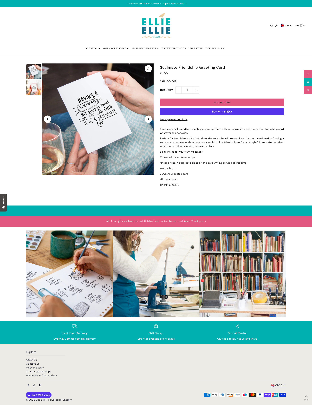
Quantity (166, 90)
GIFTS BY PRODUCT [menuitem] (173, 48)
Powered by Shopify (60, 399)
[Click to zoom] (148, 68)
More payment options (174, 119)
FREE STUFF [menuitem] (196, 48)
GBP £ (288, 25)
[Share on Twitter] (308, 82)
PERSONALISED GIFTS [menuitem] (143, 48)
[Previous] (47, 119)
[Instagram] (34, 385)
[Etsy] (40, 385)
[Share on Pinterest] (308, 90)
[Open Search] (271, 25)
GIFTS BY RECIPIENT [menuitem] (114, 48)
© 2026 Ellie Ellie (36, 399)
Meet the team (35, 367)
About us (31, 359)
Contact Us (33, 363)
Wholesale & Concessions (42, 375)
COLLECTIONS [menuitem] (214, 48)
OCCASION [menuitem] (91, 48)
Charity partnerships (38, 371)
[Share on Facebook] (308, 74)
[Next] (148, 119)
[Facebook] (28, 385)
